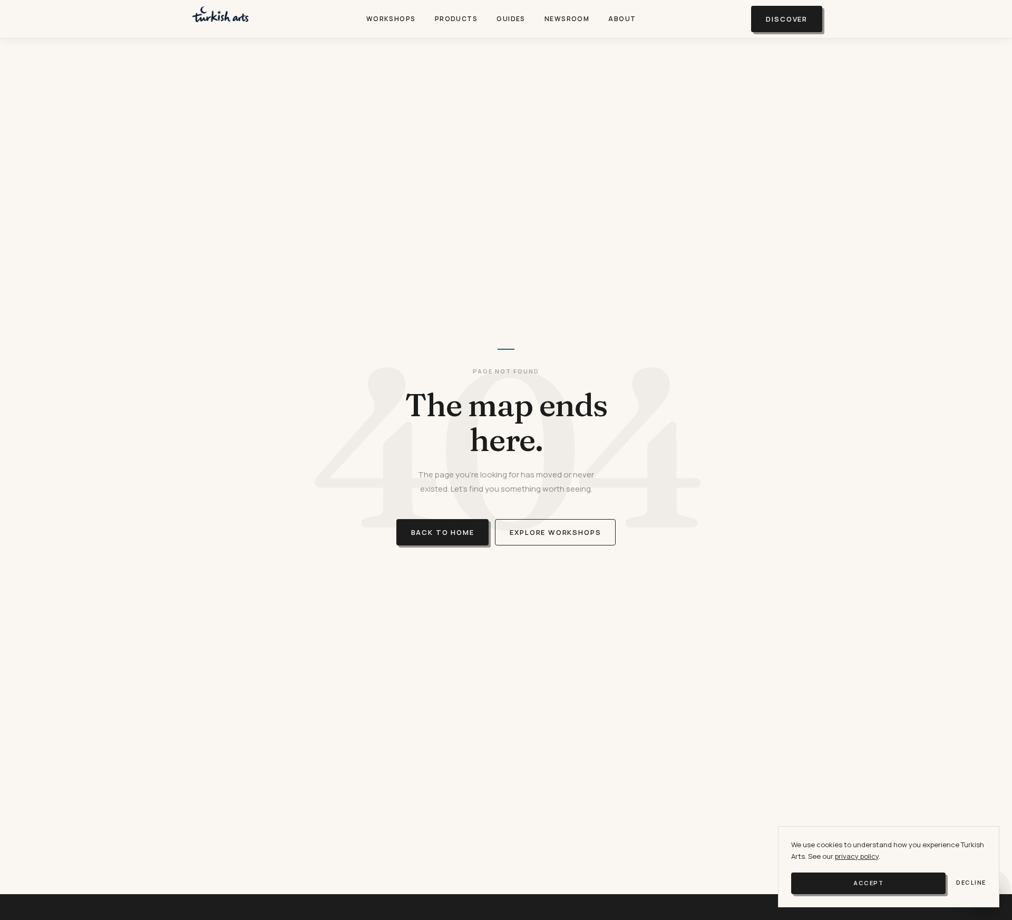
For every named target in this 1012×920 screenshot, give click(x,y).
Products (456, 18)
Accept (868, 883)
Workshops (391, 18)
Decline (971, 882)
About (622, 18)
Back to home (442, 532)
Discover (786, 19)
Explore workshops (555, 532)
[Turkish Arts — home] (220, 19)
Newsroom (567, 18)
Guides (511, 18)
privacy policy (857, 856)
